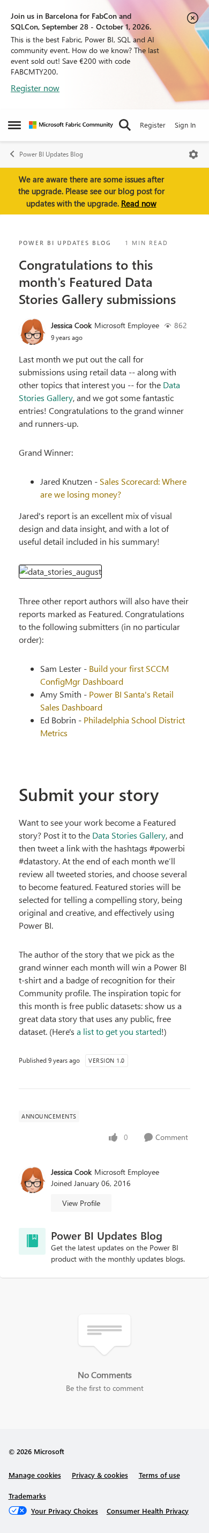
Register (153, 124)
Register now (35, 87)
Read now (138, 203)
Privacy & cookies (100, 1474)
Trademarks (27, 1495)
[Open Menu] (193, 154)
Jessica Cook (71, 325)
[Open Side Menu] (14, 125)
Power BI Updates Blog (51, 154)
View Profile (81, 1203)
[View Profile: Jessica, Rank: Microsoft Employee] (32, 331)
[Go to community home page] (71, 125)
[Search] (124, 125)
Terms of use (159, 1474)
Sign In (185, 124)
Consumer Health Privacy (148, 1510)
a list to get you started (119, 1031)
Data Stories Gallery (129, 835)
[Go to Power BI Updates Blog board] (32, 1241)
